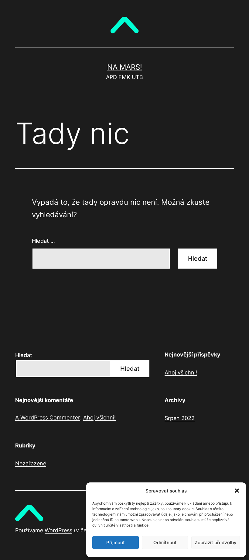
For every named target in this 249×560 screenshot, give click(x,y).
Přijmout (115, 542)
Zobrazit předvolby (216, 542)
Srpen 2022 (180, 418)
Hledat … (43, 241)
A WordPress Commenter (47, 417)
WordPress (58, 530)
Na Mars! (124, 67)
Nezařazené (30, 463)
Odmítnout (165, 542)
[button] (237, 491)
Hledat (23, 355)
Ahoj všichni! (181, 372)
